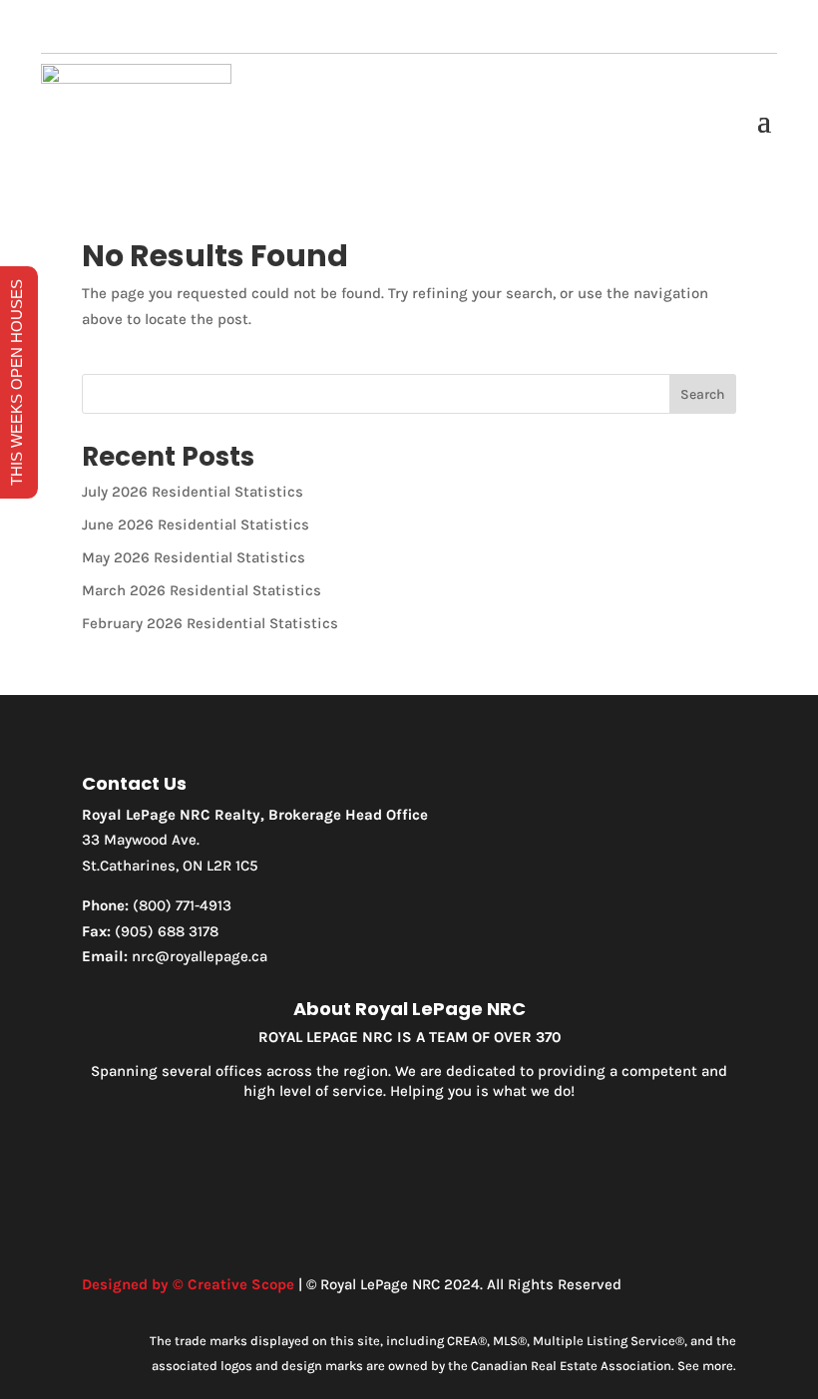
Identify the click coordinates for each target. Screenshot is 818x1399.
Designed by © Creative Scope (188, 1284)
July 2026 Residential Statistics (192, 492)
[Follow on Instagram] (409, 32)
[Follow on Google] (449, 32)
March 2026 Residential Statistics (201, 590)
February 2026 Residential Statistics (210, 623)
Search (702, 394)
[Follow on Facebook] (369, 32)
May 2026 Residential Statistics (193, 557)
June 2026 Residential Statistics (195, 524)
